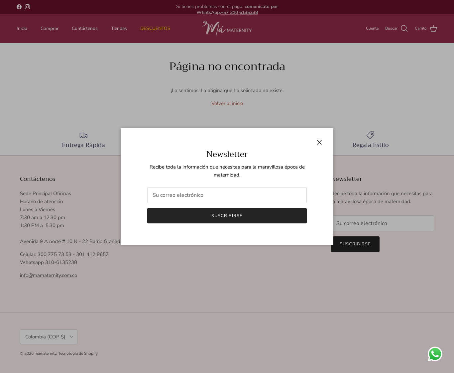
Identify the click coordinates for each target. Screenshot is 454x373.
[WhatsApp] (434, 353)
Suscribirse (227, 216)
